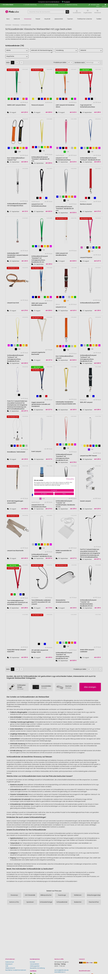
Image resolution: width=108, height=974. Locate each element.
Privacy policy (70, 479)
